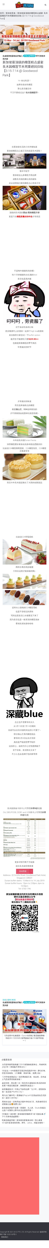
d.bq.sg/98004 (29, 56)
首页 (2, 13)
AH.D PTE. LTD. (19, 1232)
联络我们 (4, 1237)
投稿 (4, 1000)
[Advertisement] (24, 120)
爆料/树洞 (11, 1000)
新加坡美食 (11, 13)
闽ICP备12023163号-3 (8, 1234)
